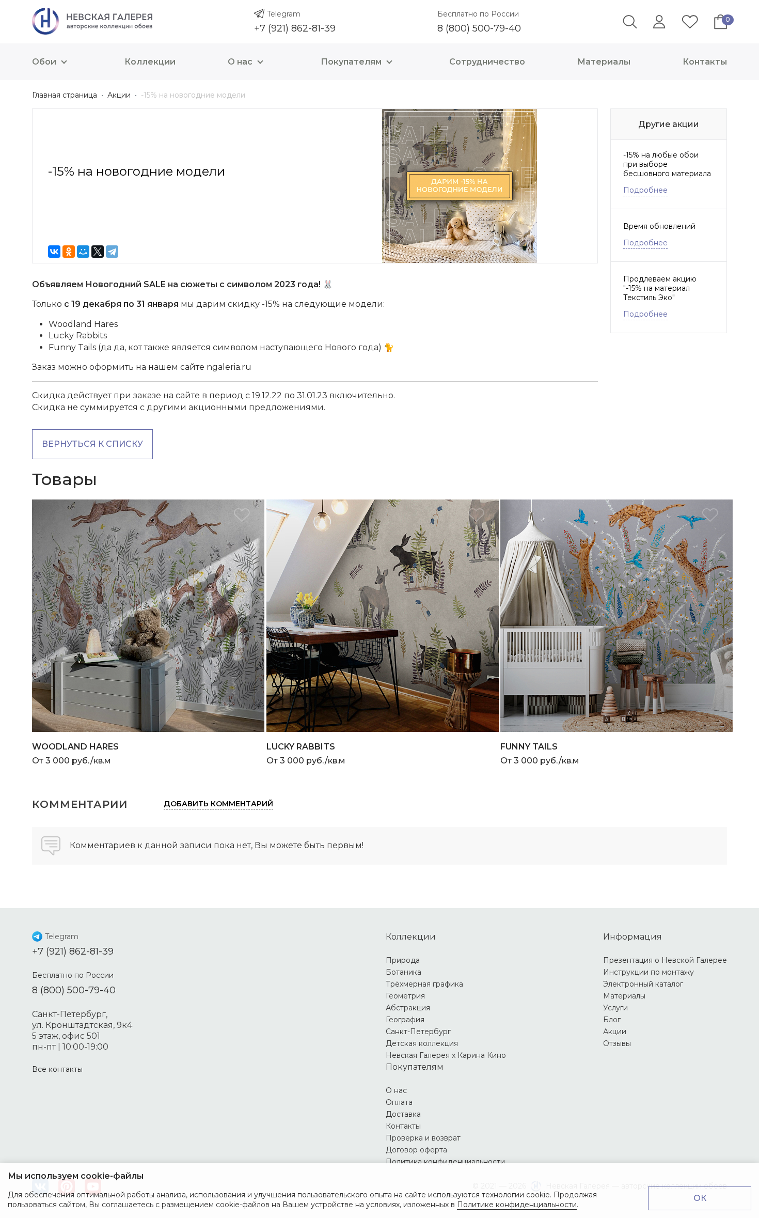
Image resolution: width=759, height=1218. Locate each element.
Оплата (399, 1102)
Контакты (705, 62)
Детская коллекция (422, 1043)
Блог (612, 1019)
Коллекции (150, 62)
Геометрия (405, 996)
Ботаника (403, 972)
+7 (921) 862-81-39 (295, 28)
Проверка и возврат (423, 1138)
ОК (699, 1198)
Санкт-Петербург (418, 1031)
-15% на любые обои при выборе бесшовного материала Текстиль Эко (667, 164)
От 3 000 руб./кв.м (75, 754)
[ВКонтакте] (54, 251)
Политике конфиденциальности (517, 1204)
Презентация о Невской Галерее (665, 960)
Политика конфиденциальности (445, 1161)
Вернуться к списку (92, 444)
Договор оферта (416, 1149)
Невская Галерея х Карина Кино (446, 1055)
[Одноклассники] (68, 251)
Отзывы (617, 1043)
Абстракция (408, 1007)
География (405, 1019)
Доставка (403, 1114)
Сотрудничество (487, 62)
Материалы (603, 62)
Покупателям (351, 62)
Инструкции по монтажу (648, 972)
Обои (44, 62)
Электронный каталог (643, 984)
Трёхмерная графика (424, 984)
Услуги (615, 1007)
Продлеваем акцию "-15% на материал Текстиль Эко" (660, 288)
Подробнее (645, 190)
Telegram (284, 14)
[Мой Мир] (83, 251)
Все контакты (57, 1069)
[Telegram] (112, 251)
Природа (403, 960)
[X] (97, 251)
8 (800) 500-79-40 (479, 28)
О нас (240, 62)
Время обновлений (659, 226)
